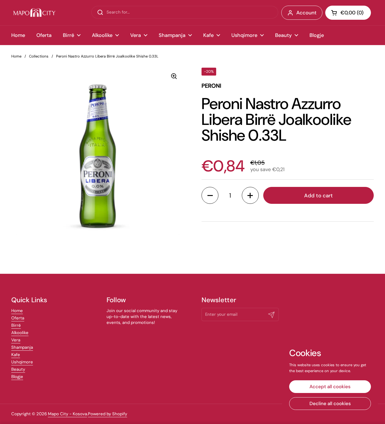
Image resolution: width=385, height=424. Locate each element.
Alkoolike (19, 332)
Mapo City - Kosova (67, 414)
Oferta (17, 318)
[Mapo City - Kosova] (34, 12)
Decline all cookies (330, 403)
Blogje (17, 376)
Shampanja (22, 347)
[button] (348, 13)
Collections (38, 56)
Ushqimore (22, 362)
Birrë (16, 325)
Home (16, 56)
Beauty (18, 369)
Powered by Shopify (107, 414)
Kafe (15, 354)
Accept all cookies (330, 386)
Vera (15, 340)
